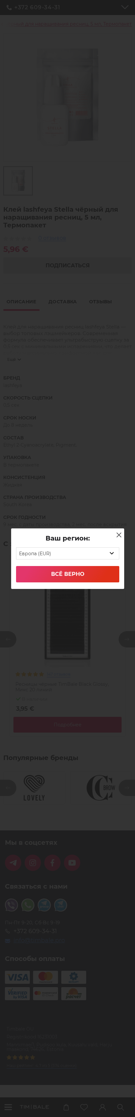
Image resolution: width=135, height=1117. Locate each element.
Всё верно (67, 574)
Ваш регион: (68, 538)
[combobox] (67, 553)
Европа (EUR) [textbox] (35, 554)
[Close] (119, 535)
